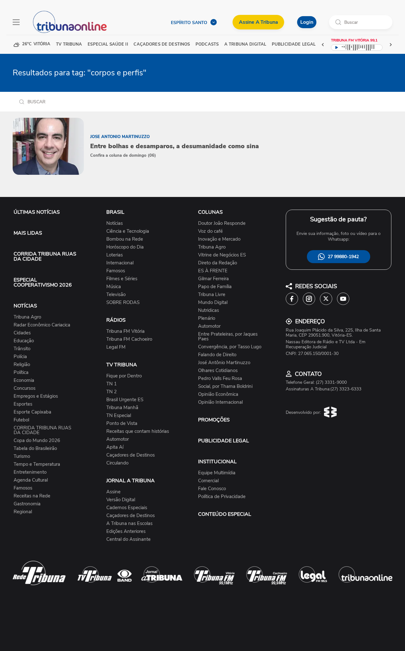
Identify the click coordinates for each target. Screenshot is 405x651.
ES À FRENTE (212, 271)
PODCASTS (207, 44)
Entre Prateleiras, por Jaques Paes (228, 336)
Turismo (22, 456)
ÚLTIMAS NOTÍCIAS (37, 212)
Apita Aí (114, 447)
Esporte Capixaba (32, 412)
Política (21, 372)
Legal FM (116, 347)
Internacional (120, 263)
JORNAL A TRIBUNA (130, 480)
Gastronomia (27, 504)
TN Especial (118, 415)
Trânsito (22, 348)
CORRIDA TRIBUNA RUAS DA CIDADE (45, 256)
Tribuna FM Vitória (125, 331)
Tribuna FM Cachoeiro (129, 339)
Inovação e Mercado (219, 239)
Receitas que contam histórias (137, 431)
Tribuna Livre (211, 294)
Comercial (208, 480)
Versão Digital (120, 499)
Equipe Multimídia (216, 473)
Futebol (21, 420)
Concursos (24, 388)
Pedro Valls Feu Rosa (220, 378)
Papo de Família (215, 286)
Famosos (23, 488)
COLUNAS (210, 212)
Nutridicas (208, 310)
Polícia (20, 356)
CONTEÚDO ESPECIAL (224, 514)
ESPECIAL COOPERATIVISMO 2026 (43, 282)
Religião (22, 364)
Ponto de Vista (121, 423)
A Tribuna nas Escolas (129, 523)
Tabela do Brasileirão (35, 448)
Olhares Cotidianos (218, 370)
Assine (113, 492)
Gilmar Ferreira (213, 278)
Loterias (114, 255)
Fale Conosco (212, 488)
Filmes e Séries (121, 278)
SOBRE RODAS (123, 302)
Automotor (117, 439)
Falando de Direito (217, 354)
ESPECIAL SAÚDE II (108, 44)
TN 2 (111, 391)
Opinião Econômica (218, 394)
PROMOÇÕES (214, 419)
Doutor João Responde (222, 223)
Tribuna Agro (27, 317)
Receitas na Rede (32, 496)
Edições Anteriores (126, 531)
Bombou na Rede (124, 239)
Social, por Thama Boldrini (225, 386)
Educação (24, 340)
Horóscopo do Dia (125, 247)
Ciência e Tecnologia (127, 231)
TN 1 (111, 384)
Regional (23, 511)
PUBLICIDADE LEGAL (223, 440)
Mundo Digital (212, 302)
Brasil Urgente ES (124, 399)
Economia (24, 380)
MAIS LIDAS (28, 233)
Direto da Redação (217, 263)
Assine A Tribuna (258, 22)
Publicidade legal (293, 44)
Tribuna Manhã (122, 407)
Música (113, 286)
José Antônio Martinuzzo (224, 362)
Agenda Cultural (31, 480)
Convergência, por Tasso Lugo (229, 346)
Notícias (114, 223)
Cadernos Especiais (126, 507)
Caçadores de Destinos (130, 455)
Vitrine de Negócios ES (222, 255)
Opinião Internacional (220, 402)
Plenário (206, 318)
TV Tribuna (69, 44)
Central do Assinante (128, 539)
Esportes (23, 404)
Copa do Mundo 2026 (37, 440)
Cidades (22, 333)
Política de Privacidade (222, 496)
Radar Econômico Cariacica (42, 325)
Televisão (116, 294)
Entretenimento (30, 472)
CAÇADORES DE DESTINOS (162, 44)
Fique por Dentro (124, 376)
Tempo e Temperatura (37, 464)
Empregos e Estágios (36, 396)
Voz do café (210, 231)
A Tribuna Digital (245, 44)
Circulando (117, 463)
